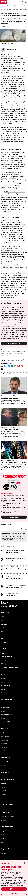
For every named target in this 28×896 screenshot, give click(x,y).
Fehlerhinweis (19, 360)
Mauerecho (4, 743)
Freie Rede (4, 747)
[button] (26, 2)
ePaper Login (4, 860)
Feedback (3, 853)
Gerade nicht (20, 863)
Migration (3, 653)
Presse (3, 693)
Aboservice (4, 856)
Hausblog (3, 682)
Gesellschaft (4, 624)
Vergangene (4, 794)
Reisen (2, 831)
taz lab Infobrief (5, 772)
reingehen (3, 751)
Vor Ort (3, 787)
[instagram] (16, 607)
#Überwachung (4, 355)
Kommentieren (10, 360)
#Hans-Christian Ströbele (7, 353)
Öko (2, 620)
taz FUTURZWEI (5, 813)
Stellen (3, 689)
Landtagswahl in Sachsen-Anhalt (9, 667)
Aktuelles (3, 678)
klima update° (4, 740)
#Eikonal (3, 351)
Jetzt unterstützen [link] (14, 343)
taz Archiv (3, 820)
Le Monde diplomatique (7, 816)
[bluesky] (13, 607)
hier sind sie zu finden (7, 539)
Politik (2, 617)
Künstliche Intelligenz (6, 656)
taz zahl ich (4, 711)
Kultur (2, 627)
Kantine (3, 835)
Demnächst (4, 783)
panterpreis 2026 (5, 722)
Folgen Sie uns (4, 606)
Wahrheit (3, 642)
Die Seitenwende (5, 685)
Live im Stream (5, 791)
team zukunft (4, 762)
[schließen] (25, 863)
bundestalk (4, 733)
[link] (3, 6)
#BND (7, 351)
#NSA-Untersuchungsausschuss (17, 351)
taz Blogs (3, 809)
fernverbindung (5, 736)
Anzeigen (3, 842)
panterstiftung (5, 718)
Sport (2, 631)
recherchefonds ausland (7, 714)
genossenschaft (5, 707)
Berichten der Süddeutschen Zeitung (15, 192)
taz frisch (3, 765)
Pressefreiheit (4, 660)
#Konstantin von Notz (18, 353)
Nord (2, 638)
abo (2, 704)
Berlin (2, 635)
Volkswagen (4, 664)
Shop (2, 838)
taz (4, 602)
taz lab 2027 (4, 798)
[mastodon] (10, 607)
